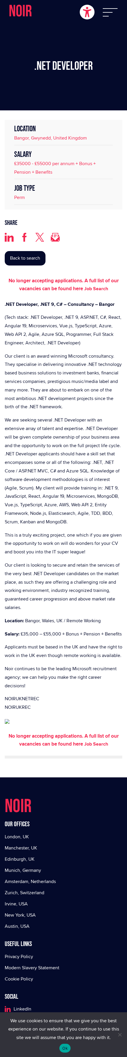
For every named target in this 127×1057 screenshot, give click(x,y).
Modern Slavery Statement (32, 967)
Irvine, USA (16, 903)
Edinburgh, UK (20, 859)
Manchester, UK (21, 847)
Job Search (96, 288)
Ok (65, 1048)
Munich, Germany (23, 870)
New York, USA (20, 915)
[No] (120, 1035)
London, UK (17, 836)
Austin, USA (17, 926)
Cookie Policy (19, 978)
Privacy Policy (19, 956)
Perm (19, 197)
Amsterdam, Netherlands (30, 881)
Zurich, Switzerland (24, 892)
